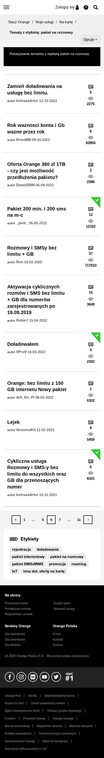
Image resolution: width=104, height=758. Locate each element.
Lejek (13, 422)
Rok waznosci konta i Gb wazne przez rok (36, 128)
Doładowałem (22, 344)
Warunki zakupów (81, 726)
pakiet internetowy (28, 556)
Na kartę (66, 22)
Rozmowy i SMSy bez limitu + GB (32, 251)
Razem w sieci (14, 703)
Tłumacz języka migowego (64, 710)
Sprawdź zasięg (63, 609)
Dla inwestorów (15, 639)
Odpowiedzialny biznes (59, 695)
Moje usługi (44, 22)
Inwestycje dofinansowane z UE (26, 748)
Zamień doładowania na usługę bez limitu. (34, 89)
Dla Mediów (13, 645)
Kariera (58, 645)
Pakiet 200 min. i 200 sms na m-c (36, 212)
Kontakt (58, 639)
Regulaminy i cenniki (18, 614)
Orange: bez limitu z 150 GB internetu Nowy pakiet (37, 386)
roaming (79, 564)
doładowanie (48, 549)
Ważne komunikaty (17, 726)
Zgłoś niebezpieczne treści (22, 710)
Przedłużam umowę (18, 609)
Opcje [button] (88, 40)
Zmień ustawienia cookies (48, 703)
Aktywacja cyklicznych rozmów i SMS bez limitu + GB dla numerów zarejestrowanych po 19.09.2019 (36, 299)
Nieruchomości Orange (20, 741)
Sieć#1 (32, 695)
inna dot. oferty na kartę (44, 571)
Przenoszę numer (16, 603)
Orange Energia (63, 718)
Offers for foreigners (55, 741)
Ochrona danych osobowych (57, 733)
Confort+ (10, 718)
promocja (57, 564)
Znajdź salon (61, 603)
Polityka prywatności (18, 733)
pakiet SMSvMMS (27, 564)
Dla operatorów (15, 634)
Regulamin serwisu (49, 726)
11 (79, 520)
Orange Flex (13, 695)
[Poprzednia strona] (16, 519)
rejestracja (21, 549)
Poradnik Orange (34, 718)
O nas (57, 634)
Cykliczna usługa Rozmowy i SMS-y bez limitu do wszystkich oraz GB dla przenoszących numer (36, 474)
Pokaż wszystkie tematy (28, 60)
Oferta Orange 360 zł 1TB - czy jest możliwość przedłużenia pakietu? (36, 171)
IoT (14, 571)
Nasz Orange (19, 22)
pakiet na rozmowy (66, 556)
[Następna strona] (87, 519)
